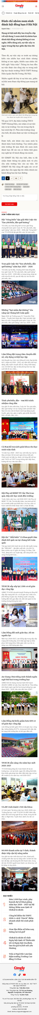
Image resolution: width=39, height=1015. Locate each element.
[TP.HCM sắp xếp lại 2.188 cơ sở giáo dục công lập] (19, 615)
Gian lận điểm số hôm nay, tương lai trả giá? (21, 930)
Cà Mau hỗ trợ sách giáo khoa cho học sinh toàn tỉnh (19, 448)
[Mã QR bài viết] (21, 178)
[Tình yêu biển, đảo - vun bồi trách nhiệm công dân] (19, 429)
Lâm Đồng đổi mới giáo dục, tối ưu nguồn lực (18, 634)
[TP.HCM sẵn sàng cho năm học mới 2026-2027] (19, 789)
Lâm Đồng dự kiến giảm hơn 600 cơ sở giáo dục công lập (19, 722)
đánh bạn (8, 189)
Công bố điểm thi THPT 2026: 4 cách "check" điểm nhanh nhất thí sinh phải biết (21, 919)
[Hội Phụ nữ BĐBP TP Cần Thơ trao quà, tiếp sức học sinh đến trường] (19, 520)
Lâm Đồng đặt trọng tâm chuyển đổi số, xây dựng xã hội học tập (19, 355)
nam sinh (26, 186)
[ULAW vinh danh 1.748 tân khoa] (19, 833)
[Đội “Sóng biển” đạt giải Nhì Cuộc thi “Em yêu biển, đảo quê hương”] (19, 246)
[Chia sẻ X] (8, 178)
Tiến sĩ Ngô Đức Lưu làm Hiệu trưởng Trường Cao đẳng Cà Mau (20, 956)
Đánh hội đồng (9, 184)
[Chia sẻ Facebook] (3, 178)
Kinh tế (30, 13)
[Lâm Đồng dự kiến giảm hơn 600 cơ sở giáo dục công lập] (19, 745)
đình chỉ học (17, 189)
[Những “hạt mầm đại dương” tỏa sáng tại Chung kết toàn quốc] (19, 337)
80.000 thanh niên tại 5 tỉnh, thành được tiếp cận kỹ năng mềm (18, 851)
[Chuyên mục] (3, 6)
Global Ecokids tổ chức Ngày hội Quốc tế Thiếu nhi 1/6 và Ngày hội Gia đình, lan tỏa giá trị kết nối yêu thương (22, 942)
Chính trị (9, 13)
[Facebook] (15, 974)
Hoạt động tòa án (20, 13)
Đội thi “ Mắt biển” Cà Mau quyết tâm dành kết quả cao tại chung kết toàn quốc (19, 540)
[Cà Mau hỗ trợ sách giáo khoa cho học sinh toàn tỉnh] (19, 475)
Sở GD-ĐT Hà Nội (22, 184)
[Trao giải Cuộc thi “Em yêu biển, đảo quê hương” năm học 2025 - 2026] (19, 292)
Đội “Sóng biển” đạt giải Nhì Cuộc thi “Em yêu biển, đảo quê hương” (19, 221)
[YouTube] (24, 974)
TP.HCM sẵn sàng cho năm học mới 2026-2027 (18, 764)
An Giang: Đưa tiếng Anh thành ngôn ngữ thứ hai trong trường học (19, 678)
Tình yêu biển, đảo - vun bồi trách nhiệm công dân (18, 401)
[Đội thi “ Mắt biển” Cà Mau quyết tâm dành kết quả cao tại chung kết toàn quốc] (19, 569)
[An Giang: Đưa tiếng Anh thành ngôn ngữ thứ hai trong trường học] (19, 703)
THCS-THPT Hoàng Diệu (13, 186)
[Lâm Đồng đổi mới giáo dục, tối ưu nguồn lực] (19, 659)
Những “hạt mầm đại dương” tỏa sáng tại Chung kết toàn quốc (17, 311)
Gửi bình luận (9, 204)
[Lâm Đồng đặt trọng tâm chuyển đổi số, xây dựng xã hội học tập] (19, 383)
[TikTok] (19, 974)
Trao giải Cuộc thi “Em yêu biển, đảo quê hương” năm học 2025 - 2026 (19, 265)
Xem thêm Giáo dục (11, 214)
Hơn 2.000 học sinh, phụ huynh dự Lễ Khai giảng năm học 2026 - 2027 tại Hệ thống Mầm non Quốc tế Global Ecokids (21, 904)
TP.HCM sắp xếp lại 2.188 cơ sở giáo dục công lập (18, 587)
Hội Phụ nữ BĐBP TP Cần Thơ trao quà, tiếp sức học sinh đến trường (18, 494)
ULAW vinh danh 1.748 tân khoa (17, 807)
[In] (16, 178)
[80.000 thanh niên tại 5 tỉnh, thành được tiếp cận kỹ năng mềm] (19, 879)
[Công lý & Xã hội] (19, 6)
